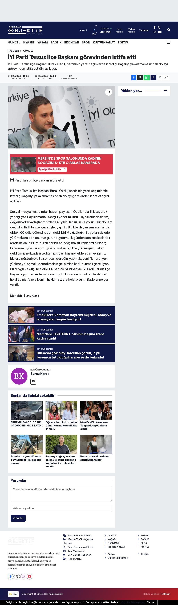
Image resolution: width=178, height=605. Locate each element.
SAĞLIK (56, 42)
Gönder (18, 518)
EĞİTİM (123, 42)
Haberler (13, 51)
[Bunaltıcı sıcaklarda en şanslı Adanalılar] (96, 444)
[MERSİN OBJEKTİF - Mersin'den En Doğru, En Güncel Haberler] (42, 30)
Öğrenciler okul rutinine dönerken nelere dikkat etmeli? (61, 425)
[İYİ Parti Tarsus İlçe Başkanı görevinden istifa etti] (61, 117)
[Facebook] (11, 576)
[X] (17, 576)
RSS (15, 594)
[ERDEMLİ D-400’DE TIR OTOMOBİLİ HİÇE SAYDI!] (27, 410)
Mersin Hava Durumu (79, 535)
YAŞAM (43, 42)
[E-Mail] (33, 382)
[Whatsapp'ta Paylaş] (147, 77)
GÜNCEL (14, 42)
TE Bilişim (165, 594)
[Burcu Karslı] (19, 376)
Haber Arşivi (75, 559)
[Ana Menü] (168, 42)
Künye (111, 554)
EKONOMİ (71, 42)
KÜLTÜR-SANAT (104, 42)
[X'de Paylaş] (140, 77)
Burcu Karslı (39, 374)
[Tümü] (165, 90)
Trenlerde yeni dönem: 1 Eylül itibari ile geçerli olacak (26, 460)
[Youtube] (29, 576)
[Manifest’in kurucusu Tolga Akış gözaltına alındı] (96, 410)
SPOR (86, 42)
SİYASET (29, 42)
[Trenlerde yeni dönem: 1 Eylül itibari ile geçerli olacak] (27, 444)
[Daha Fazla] (153, 77)
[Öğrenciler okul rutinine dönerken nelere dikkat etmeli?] (61, 410)
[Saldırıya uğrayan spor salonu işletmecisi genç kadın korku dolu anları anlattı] (61, 444)
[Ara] (168, 30)
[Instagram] (23, 576)
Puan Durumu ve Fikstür (81, 547)
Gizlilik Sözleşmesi (118, 557)
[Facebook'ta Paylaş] (133, 77)
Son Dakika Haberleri (79, 555)
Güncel (28, 51)
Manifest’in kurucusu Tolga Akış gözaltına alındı (94, 425)
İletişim (145, 554)
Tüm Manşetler (76, 551)
